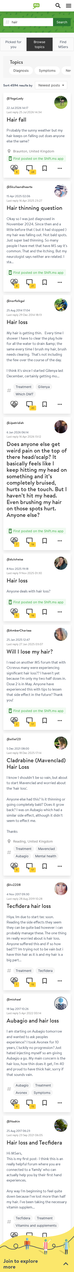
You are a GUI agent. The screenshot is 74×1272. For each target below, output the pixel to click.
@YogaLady (15, 98)
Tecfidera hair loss (29, 906)
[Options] (60, 168)
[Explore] (58, 6)
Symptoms (47, 70)
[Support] (14, 404)
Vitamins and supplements (36, 1225)
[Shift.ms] (37, 5)
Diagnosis (21, 70)
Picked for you (13, 44)
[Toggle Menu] (68, 6)
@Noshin (13, 1121)
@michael (14, 999)
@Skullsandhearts (19, 186)
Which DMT (25, 394)
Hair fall (16, 119)
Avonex (21, 1093)
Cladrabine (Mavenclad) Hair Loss (36, 763)
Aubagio (22, 856)
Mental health (45, 856)
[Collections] (44, 168)
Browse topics (39, 44)
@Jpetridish (15, 422)
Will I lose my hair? (30, 651)
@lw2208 (14, 884)
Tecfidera (45, 971)
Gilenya (44, 387)
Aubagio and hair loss (33, 1020)
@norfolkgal (16, 300)
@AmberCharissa (19, 630)
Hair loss (17, 322)
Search (62, 22)
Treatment (23, 387)
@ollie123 (14, 739)
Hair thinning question (34, 207)
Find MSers (63, 44)
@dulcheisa (15, 559)
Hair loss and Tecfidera (34, 1142)
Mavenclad (46, 849)
